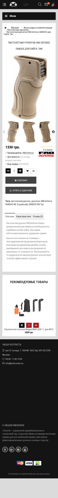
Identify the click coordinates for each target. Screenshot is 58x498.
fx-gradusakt (22, 204)
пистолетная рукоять (21, 201)
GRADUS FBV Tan (36, 204)
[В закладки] (27, 171)
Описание (9, 216)
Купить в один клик (22, 190)
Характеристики (23, 216)
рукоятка (36, 201)
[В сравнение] (33, 171)
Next (53, 131)
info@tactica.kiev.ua (14, 363)
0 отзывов (48, 150)
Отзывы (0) (38, 216)
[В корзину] (22, 325)
